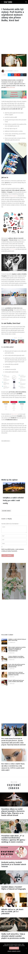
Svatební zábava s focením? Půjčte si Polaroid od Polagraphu (13, 888)
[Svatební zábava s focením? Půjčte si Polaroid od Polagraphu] (14, 877)
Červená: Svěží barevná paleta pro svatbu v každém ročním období (16, 681)
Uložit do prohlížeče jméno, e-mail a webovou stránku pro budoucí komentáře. (12, 550)
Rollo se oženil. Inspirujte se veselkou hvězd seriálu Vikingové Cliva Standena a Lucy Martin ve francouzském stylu (17, 649)
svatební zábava (6, 510)
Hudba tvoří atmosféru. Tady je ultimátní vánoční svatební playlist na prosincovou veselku (13, 936)
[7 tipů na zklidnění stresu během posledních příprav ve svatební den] (4, 659)
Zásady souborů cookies (14, 951)
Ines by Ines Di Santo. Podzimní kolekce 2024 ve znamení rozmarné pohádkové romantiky (16, 673)
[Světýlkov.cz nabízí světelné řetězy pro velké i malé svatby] (4, 641)
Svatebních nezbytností (13, 196)
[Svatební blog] (8, 2)
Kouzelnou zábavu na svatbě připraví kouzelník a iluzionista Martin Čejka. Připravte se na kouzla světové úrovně (12, 812)
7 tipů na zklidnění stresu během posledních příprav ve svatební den (16, 657)
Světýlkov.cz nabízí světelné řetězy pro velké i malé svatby (17, 640)
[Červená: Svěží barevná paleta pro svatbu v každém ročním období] (4, 683)
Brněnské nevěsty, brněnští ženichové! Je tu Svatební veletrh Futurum (13, 864)
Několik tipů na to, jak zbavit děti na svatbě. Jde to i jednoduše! (12, 911)
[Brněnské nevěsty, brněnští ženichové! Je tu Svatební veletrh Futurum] (14, 853)
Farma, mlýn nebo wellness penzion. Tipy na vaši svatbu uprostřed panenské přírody (16, 665)
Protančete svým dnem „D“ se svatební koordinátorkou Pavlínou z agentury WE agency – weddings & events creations (13, 838)
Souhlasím (14, 948)
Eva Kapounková (10, 71)
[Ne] (26, 948)
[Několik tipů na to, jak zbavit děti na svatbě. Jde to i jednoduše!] (14, 900)
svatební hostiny (12, 249)
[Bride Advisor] (14, 563)
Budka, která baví (10, 87)
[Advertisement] (14, 39)
